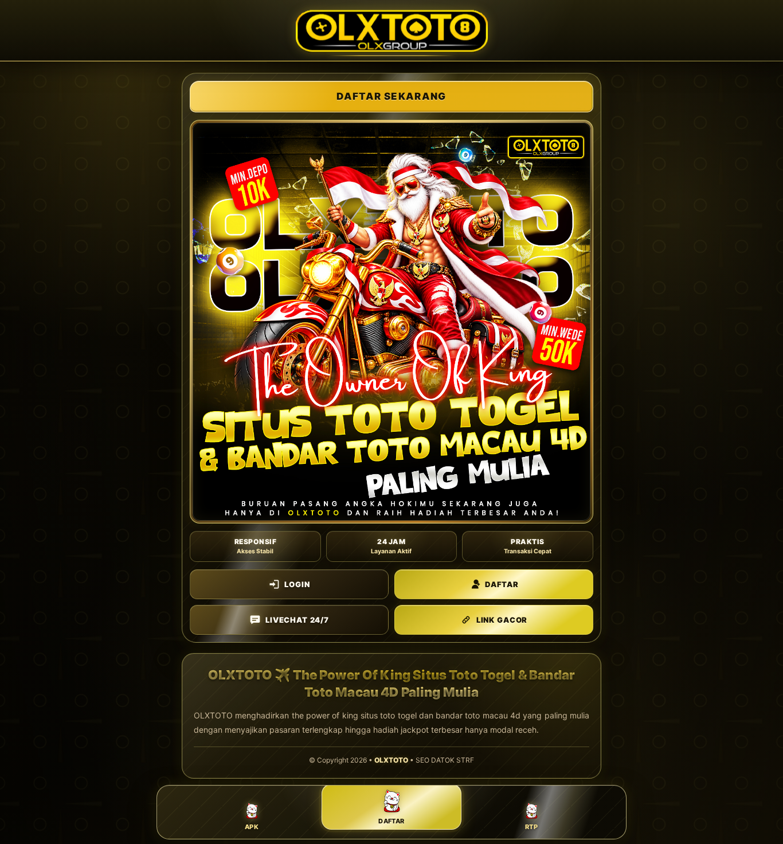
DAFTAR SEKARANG (391, 96)
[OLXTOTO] (391, 30)
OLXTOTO (391, 760)
